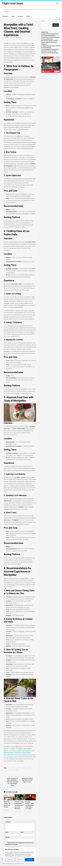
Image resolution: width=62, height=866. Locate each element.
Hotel (13, 16)
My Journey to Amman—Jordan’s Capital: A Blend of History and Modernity (49, 42)
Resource (20, 16)
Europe (19, 37)
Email (22, 832)
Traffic (28, 16)
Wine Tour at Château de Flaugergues (11, 770)
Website (7, 837)
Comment (8, 822)
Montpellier (29, 768)
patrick (7, 37)
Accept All (29, 859)
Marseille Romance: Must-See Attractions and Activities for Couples (29, 805)
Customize (10, 859)
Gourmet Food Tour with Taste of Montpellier (17, 768)
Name (7, 832)
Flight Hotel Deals (12, 3)
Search (43, 20)
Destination (5, 16)
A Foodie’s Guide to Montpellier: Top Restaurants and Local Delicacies (19, 805)
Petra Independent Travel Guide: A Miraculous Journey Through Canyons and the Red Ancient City (50, 51)
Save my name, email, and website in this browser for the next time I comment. (19, 843)
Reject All (20, 859)
